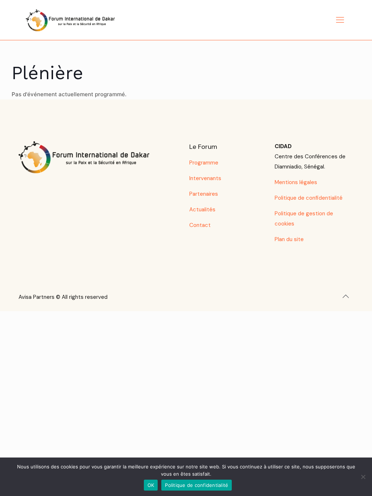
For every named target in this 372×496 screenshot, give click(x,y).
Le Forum (203, 146)
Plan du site (289, 239)
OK (150, 485)
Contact (200, 225)
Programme (203, 162)
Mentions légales (296, 182)
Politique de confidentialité (309, 198)
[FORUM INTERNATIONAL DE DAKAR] (70, 20)
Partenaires (203, 194)
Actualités (202, 209)
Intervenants (205, 178)
